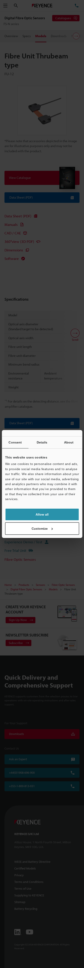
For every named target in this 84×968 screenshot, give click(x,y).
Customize (40, 528)
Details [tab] (42, 442)
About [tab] (69, 442)
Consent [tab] (15, 442)
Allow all (42, 514)
